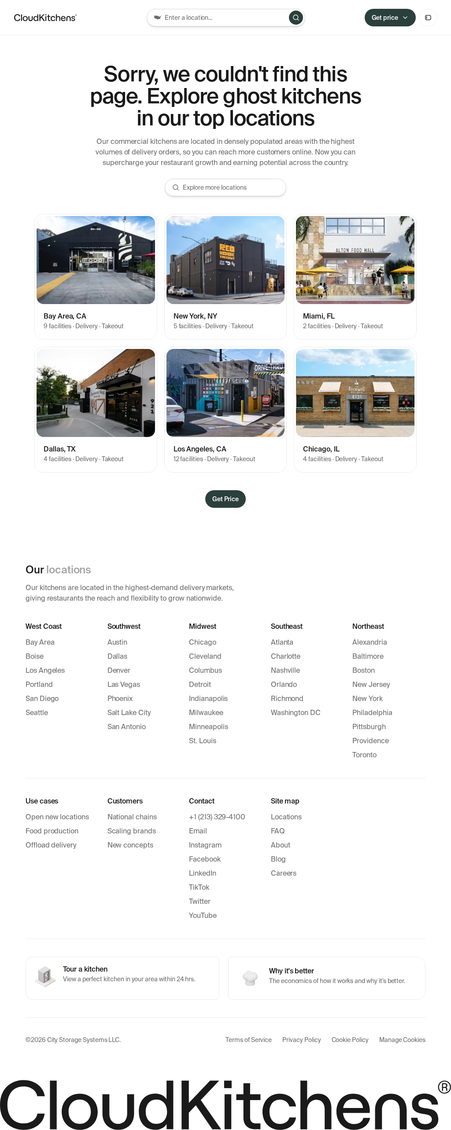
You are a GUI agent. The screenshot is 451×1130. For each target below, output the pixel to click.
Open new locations (57, 817)
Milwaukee (206, 712)
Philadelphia (372, 712)
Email (198, 831)
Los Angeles (45, 670)
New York (367, 698)
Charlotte (285, 656)
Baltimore (367, 656)
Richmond (287, 698)
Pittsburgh (368, 726)
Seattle (37, 712)
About (280, 845)
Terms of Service (249, 1040)
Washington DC (296, 712)
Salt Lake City (129, 712)
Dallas (117, 656)
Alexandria (369, 642)
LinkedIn (202, 873)
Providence (370, 740)
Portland (39, 684)
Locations (286, 817)
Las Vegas (123, 684)
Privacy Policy (301, 1040)
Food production (52, 831)
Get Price (225, 499)
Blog (278, 859)
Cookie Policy (350, 1040)
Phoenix (120, 698)
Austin (117, 642)
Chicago (202, 642)
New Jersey (370, 684)
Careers (284, 873)
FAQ (278, 831)
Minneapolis (208, 726)
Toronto (364, 754)
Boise (35, 656)
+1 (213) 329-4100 (217, 817)
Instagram (205, 845)
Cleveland (205, 656)
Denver (119, 670)
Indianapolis (208, 698)
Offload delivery (51, 845)
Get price (385, 18)
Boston (363, 670)
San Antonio (126, 726)
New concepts (130, 845)
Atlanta (282, 642)
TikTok (199, 887)
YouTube (203, 915)
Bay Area (40, 642)
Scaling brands (131, 831)
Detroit (200, 684)
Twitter (200, 901)
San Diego (42, 698)
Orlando (284, 684)
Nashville (285, 670)
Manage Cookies (402, 1040)
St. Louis (202, 740)
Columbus (205, 670)
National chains (132, 817)
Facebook (205, 859)
